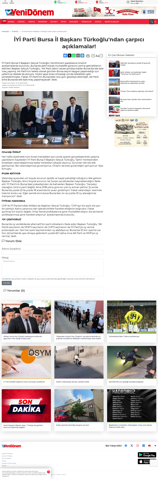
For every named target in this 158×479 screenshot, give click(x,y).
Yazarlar (11, 3)
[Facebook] (126, 445)
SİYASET (54, 22)
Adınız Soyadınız (11, 248)
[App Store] (138, 461)
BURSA (11, 22)
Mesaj (5, 257)
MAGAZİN (73, 22)
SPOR (63, 22)
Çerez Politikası (7, 456)
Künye (4, 461)
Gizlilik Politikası (7, 453)
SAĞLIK (98, 22)
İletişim (4, 466)
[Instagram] (137, 445)
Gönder (6, 283)
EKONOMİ (42, 22)
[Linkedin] (143, 445)
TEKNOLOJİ (86, 22)
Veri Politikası (6, 458)
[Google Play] (138, 455)
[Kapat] (48, 472)
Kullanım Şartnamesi (9, 463)
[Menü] (155, 21)
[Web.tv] (155, 445)
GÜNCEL (21, 22)
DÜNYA (31, 22)
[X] (131, 445)
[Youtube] (149, 445)
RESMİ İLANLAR (112, 22)
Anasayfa (5, 3)
